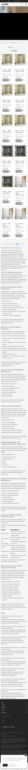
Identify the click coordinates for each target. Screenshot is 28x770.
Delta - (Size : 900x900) (7, 192)
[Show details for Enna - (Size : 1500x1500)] (7, 120)
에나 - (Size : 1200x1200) (7, 101)
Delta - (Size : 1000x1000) (7, 162)
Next (23, 244)
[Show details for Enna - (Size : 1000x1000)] (7, 59)
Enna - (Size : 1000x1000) (7, 70)
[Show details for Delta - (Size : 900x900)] (7, 181)
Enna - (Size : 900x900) (20, 131)
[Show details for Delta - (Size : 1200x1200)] (20, 151)
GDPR (2, 722)
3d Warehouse (13, 727)
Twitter (8, 727)
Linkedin (11, 727)
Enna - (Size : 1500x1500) (7, 131)
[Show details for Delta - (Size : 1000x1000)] (7, 151)
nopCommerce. (4, 734)
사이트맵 (3, 720)
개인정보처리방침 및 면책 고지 (7, 716)
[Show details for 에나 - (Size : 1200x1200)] (7, 90)
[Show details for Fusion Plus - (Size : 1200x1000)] (20, 181)
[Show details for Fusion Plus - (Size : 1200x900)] (20, 213)
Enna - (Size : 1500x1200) (20, 101)
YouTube (5, 727)
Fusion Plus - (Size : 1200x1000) (20, 193)
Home (2, 42)
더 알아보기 (13, 765)
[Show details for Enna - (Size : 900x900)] (20, 120)
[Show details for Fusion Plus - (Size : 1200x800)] (7, 213)
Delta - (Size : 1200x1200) (20, 162)
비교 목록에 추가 (10, 80)
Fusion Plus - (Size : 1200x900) (20, 225)
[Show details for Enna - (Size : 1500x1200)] (20, 90)
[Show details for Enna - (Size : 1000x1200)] (20, 59)
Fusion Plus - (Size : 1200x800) (7, 225)
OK (5, 765)
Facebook (2, 727)
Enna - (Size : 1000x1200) (20, 70)
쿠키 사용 (3, 718)
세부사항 (6, 80)
